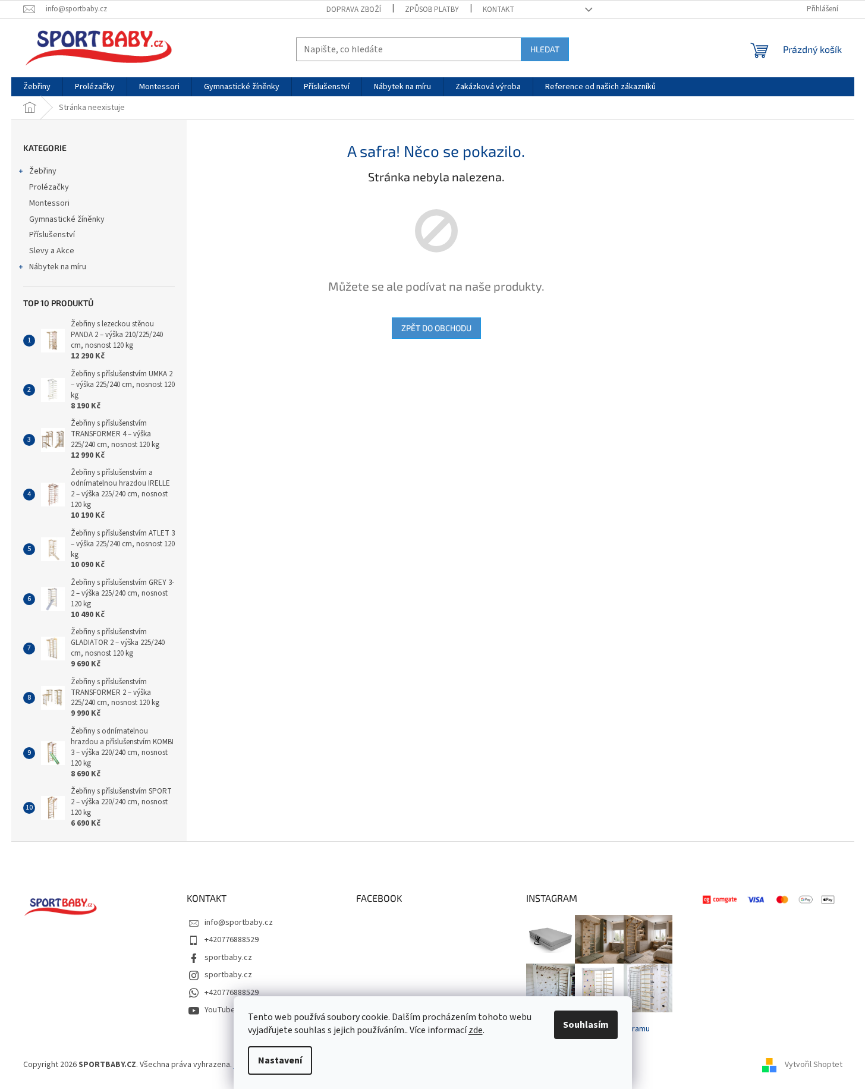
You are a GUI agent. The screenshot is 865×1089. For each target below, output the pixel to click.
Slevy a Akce (51, 251)
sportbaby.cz (228, 958)
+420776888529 (232, 940)
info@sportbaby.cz (239, 923)
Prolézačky (49, 187)
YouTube (220, 1010)
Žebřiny (42, 171)
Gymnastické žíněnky (67, 219)
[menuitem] (36, 86)
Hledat (544, 49)
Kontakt (498, 9)
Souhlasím (586, 1024)
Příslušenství (52, 235)
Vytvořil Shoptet (813, 1065)
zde (475, 1030)
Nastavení (280, 1060)
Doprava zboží (353, 9)
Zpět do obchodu (436, 328)
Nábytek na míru (57, 267)
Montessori (49, 203)
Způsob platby (432, 9)
